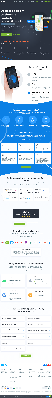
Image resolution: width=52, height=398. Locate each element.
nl (41, 1)
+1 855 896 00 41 (48, 371)
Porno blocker (3, 375)
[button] (50, 396)
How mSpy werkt (12, 381)
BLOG (28, 1)
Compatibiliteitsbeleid (32, 377)
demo (37, 1)
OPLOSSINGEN (21, 1)
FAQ (25, 1)
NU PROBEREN (47, 1)
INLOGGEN (32, 1)
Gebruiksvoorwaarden (32, 371)
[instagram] (50, 365)
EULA (29, 372)
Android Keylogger (4, 372)
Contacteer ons (21, 373)
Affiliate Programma (22, 372)
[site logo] (3, 1)
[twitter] (46, 365)
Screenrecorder (3, 371)
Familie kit (11, 378)
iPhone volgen (12, 372)
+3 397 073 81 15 (48, 373)
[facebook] (44, 365)
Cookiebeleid (30, 376)
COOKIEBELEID (42, 396)
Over (20, 371)
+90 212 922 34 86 (48, 375)
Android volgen (12, 371)
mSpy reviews (12, 382)
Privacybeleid (31, 373)
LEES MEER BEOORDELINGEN (33, 223)
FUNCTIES (15, 1)
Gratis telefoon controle (13, 377)
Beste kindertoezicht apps (13, 376)
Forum (20, 376)
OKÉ (47, 396)
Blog (20, 375)
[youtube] (48, 365)
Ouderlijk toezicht (13, 373)
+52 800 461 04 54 (48, 376)
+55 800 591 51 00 (48, 372)
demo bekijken (17, 34)
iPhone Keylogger (3, 373)
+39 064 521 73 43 (48, 377)
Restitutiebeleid (31, 375)
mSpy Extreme (12, 380)
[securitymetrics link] (44, 388)
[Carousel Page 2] (25, 202)
